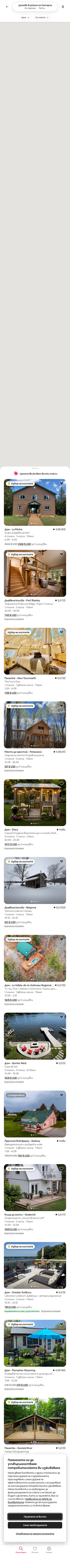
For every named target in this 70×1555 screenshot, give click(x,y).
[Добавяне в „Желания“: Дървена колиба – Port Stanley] (61, 554)
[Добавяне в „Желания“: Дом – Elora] (61, 783)
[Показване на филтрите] (63, 6)
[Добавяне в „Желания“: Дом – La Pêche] (61, 483)
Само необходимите (35, 1525)
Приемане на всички (35, 1516)
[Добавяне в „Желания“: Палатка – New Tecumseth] (61, 632)
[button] (24, 544)
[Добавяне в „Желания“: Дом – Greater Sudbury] (61, 1246)
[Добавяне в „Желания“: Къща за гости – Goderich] (61, 1168)
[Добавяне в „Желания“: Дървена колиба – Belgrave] (61, 861)
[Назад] (7, 6)
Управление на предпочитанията (35, 1533)
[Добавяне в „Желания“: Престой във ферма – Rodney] (61, 1094)
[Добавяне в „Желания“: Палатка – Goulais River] (61, 1402)
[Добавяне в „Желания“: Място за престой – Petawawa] (61, 705)
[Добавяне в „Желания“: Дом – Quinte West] (61, 1017)
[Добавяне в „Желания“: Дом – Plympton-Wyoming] (61, 1324)
